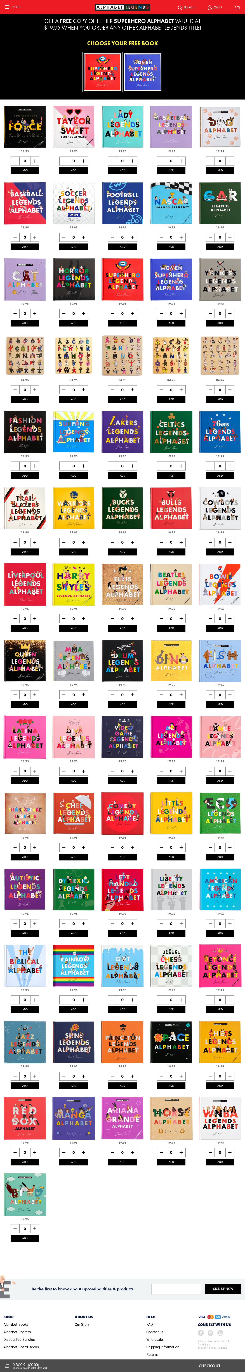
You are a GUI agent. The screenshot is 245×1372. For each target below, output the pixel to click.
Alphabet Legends (217, 1347)
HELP (150, 1317)
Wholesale (154, 1339)
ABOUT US (84, 1317)
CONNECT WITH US (214, 1324)
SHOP (8, 1317)
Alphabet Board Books (21, 1347)
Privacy (202, 1341)
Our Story (82, 1324)
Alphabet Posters (17, 1332)
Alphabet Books (16, 1324)
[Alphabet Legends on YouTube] (220, 1332)
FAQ (149, 1324)
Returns (152, 1354)
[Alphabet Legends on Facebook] (201, 1332)
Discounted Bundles (19, 1339)
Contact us (154, 1332)
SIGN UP (223, 1289)
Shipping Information (162, 1347)
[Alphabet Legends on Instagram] (211, 1332)
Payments (213, 1341)
